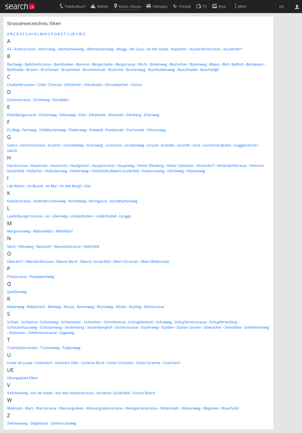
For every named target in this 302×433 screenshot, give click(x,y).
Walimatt (14, 408)
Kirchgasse (98, 201)
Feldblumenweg (52, 129)
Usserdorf (171, 362)
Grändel (167, 145)
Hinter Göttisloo (179, 165)
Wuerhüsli (230, 408)
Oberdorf (15, 261)
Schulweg (164, 322)
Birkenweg (158, 64)
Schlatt (13, 322)
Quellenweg (17, 291)
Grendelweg (73, 145)
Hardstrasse (17, 165)
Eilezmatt (116, 114)
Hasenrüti (59, 165)
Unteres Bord (93, 362)
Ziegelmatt (39, 423)
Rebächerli (36, 306)
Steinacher (213, 327)
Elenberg (133, 114)
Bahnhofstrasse (38, 64)
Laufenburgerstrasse (24, 216)
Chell (41, 84)
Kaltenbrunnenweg (50, 201)
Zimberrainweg (63, 423)
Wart (29, 408)
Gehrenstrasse (32, 145)
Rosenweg (85, 306)
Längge (125, 216)
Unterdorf (43, 362)
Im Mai (51, 185)
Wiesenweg (191, 408)
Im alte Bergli (70, 185)
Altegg (121, 49)
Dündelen (60, 99)
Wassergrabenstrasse (104, 408)
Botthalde (15, 69)
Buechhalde (187, 69)
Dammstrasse (19, 99)
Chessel (54, 84)
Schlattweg (49, 322)
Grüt (196, 145)
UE (72, 33)
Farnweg (29, 129)
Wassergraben (71, 408)
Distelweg (41, 99)
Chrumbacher (116, 84)
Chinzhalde (93, 84)
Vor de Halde (41, 392)
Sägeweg (67, 332)
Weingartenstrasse (141, 408)
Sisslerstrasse (126, 327)
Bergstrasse (126, 64)
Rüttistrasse (154, 306)
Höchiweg (175, 170)
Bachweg (14, 64)
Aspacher (179, 49)
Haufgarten (79, 165)
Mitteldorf (64, 231)
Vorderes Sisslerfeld (113, 392)
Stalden (167, 327)
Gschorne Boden (217, 145)
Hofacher (34, 170)
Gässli (12, 150)
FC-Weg (13, 129)
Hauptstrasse (103, 165)
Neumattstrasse (67, 246)
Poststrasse (17, 276)
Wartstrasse (46, 408)
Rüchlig (135, 306)
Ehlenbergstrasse (21, 114)
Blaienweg (198, 64)
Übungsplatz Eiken (22, 377)
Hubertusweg (153, 170)
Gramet (54, 145)
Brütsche (115, 69)
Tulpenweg (71, 347)
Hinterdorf (205, 165)
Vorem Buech (144, 392)
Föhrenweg (156, 129)
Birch (142, 64)
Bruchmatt (50, 69)
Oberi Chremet (125, 261)
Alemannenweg (71, 49)
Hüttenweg (196, 170)
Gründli (183, 145)
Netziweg (25, 246)
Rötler (121, 306)
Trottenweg (49, 347)
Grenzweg (94, 145)
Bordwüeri (255, 64)
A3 (9, 49)
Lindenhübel (106, 216)
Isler (87, 185)
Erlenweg (151, 114)
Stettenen (17, 332)
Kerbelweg (77, 201)
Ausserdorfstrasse (204, 49)
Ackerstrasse (25, 49)
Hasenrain (39, 165)
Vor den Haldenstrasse (74, 392)
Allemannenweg (100, 49)
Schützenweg (51, 327)
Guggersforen (245, 145)
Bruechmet (70, 69)
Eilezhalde (97, 114)
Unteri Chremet (120, 362)
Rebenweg (15, 306)
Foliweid (96, 129)
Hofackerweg (56, 170)
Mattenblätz (43, 231)
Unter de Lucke (19, 362)
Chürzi (136, 84)
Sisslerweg (149, 327)
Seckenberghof (99, 327)
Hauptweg (125, 165)
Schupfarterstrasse (191, 322)
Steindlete (233, 327)
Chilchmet (72, 84)
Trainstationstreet (22, 347)
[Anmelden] (297, 6)
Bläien (214, 64)
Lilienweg (60, 216)
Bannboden (63, 64)
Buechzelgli (209, 69)
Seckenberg (74, 327)
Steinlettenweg (256, 327)
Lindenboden (82, 216)
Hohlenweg (79, 170)
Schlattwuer (71, 322)
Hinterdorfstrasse (232, 165)
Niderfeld (91, 246)
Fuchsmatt (135, 129)
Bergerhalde (102, 64)
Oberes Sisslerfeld (95, 261)
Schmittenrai (114, 322)
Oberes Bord (66, 261)
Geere (12, 145)
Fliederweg (77, 129)
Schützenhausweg (22, 327)
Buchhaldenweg (161, 69)
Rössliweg (105, 306)
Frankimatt (115, 129)
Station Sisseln (189, 327)
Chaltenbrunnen (20, 84)
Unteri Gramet (148, 362)
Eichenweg (48, 114)
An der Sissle (157, 49)
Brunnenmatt (94, 69)
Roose (69, 306)
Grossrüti (114, 145)
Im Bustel (35, 185)
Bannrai (82, 64)
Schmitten (92, 322)
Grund (152, 145)
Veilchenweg (17, 392)
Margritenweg (18, 231)
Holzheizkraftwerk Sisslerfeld (115, 170)
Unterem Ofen (67, 362)
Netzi (11, 246)
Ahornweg (46, 49)
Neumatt (43, 246)
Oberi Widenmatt (155, 261)
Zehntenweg (17, 423)
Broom (32, 69)
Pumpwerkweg (42, 276)
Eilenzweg (68, 114)
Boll (225, 64)
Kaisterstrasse (19, 201)
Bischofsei (178, 64)
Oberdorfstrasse (39, 261)
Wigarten (211, 408)
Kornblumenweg (124, 201)
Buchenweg (135, 69)
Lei (47, 216)
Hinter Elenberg (150, 165)
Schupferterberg (223, 322)
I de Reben (16, 185)
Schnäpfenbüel (140, 322)
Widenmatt (169, 408)
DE (281, 6)
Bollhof (237, 64)
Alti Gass (137, 49)
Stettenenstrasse (42, 332)
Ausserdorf (232, 49)
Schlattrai (29, 322)
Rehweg (54, 306)
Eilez (82, 114)
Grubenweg (134, 145)
